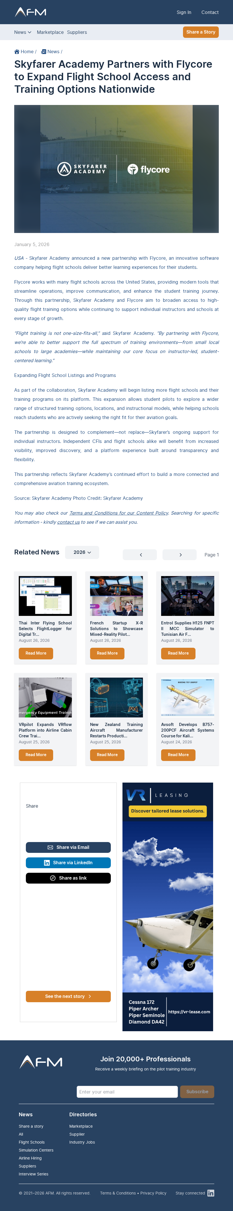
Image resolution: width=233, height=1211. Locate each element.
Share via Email (73, 847)
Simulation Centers (36, 1150)
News (20, 32)
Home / (29, 51)
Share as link (73, 878)
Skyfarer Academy (49, 258)
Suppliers (77, 32)
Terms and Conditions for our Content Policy (118, 513)
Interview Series (33, 1173)
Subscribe (197, 1092)
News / (55, 51)
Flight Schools (32, 1142)
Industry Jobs (82, 1142)
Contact (210, 12)
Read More (36, 653)
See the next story (65, 996)
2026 (79, 552)
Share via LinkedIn (73, 863)
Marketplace (50, 32)
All (21, 1134)
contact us (68, 522)
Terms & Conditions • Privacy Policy (133, 1193)
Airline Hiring (30, 1158)
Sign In (184, 12)
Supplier (77, 1134)
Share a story (31, 1126)
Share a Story (200, 32)
